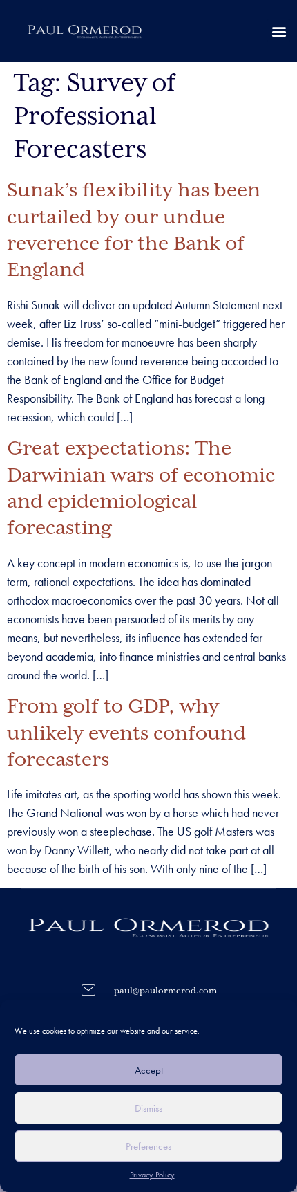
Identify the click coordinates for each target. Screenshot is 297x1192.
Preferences (148, 1146)
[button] (278, 30)
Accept (149, 1070)
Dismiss (148, 1108)
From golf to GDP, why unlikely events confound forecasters (126, 733)
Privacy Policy (152, 1174)
